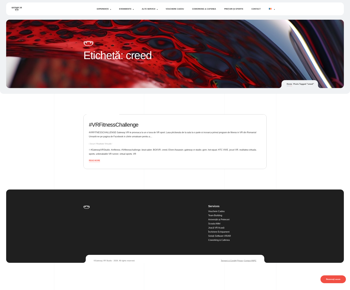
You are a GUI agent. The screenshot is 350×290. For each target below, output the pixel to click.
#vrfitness (115, 150)
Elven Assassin (175, 150)
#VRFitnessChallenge (113, 125)
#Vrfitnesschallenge (131, 150)
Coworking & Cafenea (204, 9)
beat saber (147, 150)
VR (134, 154)
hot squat (212, 150)
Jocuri (92, 144)
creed (164, 150)
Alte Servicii (148, 9)
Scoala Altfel (214, 223)
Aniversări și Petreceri (219, 219)
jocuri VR (233, 150)
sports (92, 154)
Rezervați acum (333, 279)
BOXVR (157, 150)
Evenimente (125, 9)
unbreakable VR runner (107, 154)
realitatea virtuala (247, 150)
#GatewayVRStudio (100, 150)
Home (289, 84)
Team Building (215, 215)
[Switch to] (272, 9)
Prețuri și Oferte (233, 9)
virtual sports (126, 154)
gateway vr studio (192, 150)
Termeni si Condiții (229, 261)
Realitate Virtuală (103, 144)
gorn (204, 150)
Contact (256, 9)
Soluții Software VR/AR (219, 236)
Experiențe (103, 9)
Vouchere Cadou (175, 9)
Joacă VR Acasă (216, 228)
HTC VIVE (223, 150)
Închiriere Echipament (218, 232)
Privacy (240, 261)
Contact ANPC (250, 261)
